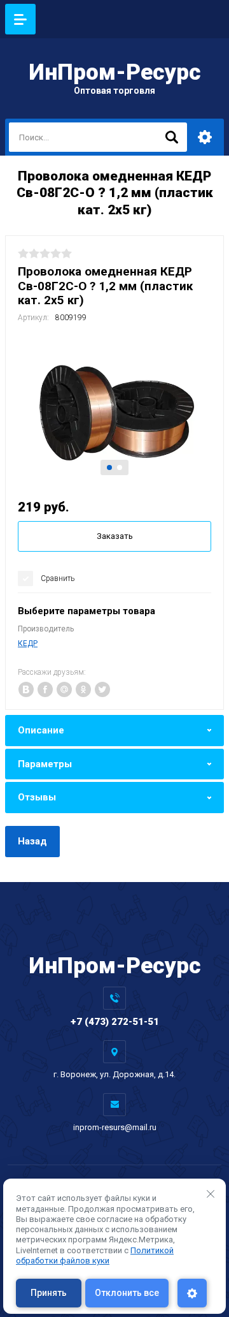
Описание (41, 730)
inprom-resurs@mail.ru (114, 1127)
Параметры (45, 764)
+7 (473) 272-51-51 (115, 1021)
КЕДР (28, 643)
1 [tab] (109, 467)
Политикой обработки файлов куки (95, 1255)
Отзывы (37, 797)
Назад (32, 841)
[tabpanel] (114, 408)
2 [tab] (119, 467)
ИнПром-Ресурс (115, 72)
